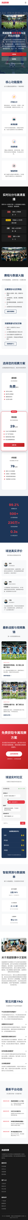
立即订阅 (14, 445)
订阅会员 (4, 1183)
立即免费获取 (14, 754)
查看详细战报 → (7, 675)
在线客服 (4, 1208)
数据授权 (4, 1203)
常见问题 (4, 1188)
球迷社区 (4, 1186)
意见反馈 (4, 1191)
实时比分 (4, 1169)
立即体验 (14, 54)
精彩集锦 (4, 1174)
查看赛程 (14, 59)
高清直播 (4, 1166)
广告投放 (4, 1200)
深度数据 (4, 1171)
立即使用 (14, 404)
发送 (23, 823)
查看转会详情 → (7, 715)
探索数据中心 (10, 344)
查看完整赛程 (10, 311)
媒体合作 (4, 1206)
